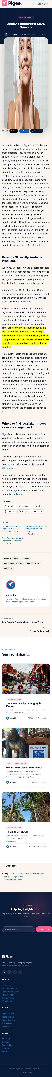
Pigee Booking (8, 1020)
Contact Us (7, 985)
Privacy (5, 1051)
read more (17, 494)
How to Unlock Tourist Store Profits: (24, 767)
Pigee (5, 434)
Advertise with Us (9, 988)
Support (5, 1048)
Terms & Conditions (10, 991)
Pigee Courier (8, 1013)
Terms (29, 1072)
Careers (5, 1042)
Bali (9, 764)
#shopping (8, 568)
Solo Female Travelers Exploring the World (22, 622)
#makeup (25, 558)
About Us (6, 1039)
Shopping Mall (26, 17)
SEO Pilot (6, 1026)
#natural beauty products (13, 563)
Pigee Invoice (8, 1017)
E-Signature (7, 1023)
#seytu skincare (33, 563)
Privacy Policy (8, 995)
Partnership (7, 1045)
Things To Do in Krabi (39, 631)
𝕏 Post (13, 131)
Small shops (21, 764)
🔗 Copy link (37, 131)
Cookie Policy (8, 998)
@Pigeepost (8, 468)
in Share (24, 131)
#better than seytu (11, 558)
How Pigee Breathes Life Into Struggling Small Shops (36, 528)
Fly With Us (7, 1001)
